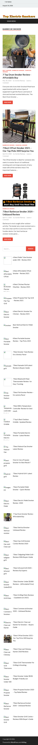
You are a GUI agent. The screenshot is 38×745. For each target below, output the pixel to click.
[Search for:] (19, 248)
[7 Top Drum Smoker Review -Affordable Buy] (19, 52)
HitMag (23, 742)
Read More (7, 102)
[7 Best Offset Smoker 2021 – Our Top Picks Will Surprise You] (19, 127)
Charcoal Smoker (21, 145)
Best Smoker (7, 70)
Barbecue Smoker (18, 70)
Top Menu (8, 2)
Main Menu (11, 21)
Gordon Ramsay (20, 81)
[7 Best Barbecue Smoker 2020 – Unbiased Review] (19, 195)
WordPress (14, 742)
